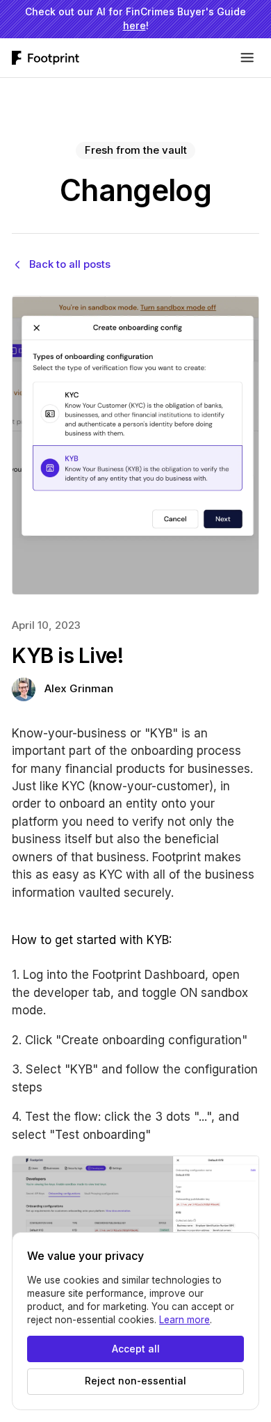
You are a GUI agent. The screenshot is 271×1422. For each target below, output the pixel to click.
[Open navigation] (247, 57)
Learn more (184, 1319)
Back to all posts (69, 264)
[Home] (45, 58)
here (134, 25)
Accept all (136, 1349)
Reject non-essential (135, 1381)
